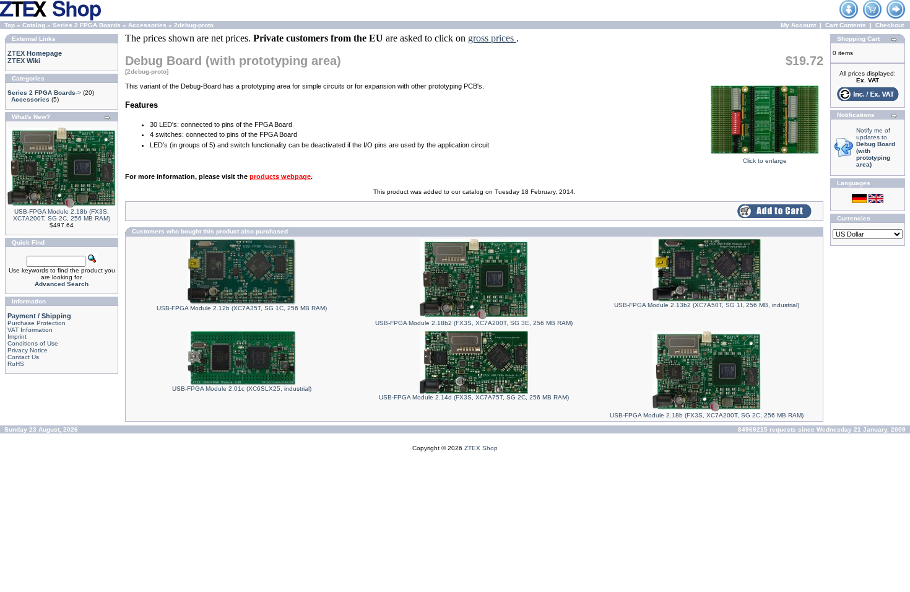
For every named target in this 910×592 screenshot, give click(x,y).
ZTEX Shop (481, 448)
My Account (798, 25)
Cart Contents (845, 25)
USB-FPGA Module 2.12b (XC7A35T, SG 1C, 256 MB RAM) (242, 308)
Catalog (33, 25)
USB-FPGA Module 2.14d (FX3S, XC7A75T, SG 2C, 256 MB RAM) (474, 397)
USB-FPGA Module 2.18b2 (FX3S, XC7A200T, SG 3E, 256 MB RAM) (474, 323)
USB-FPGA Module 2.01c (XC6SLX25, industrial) (241, 388)
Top (9, 25)
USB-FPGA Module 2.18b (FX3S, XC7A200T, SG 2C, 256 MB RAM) (61, 215)
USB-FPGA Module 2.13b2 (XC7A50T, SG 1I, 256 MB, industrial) (706, 305)
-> (44, 92)
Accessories (147, 25)
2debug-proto (194, 25)
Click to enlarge (765, 160)
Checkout (889, 25)
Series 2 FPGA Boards (87, 25)
